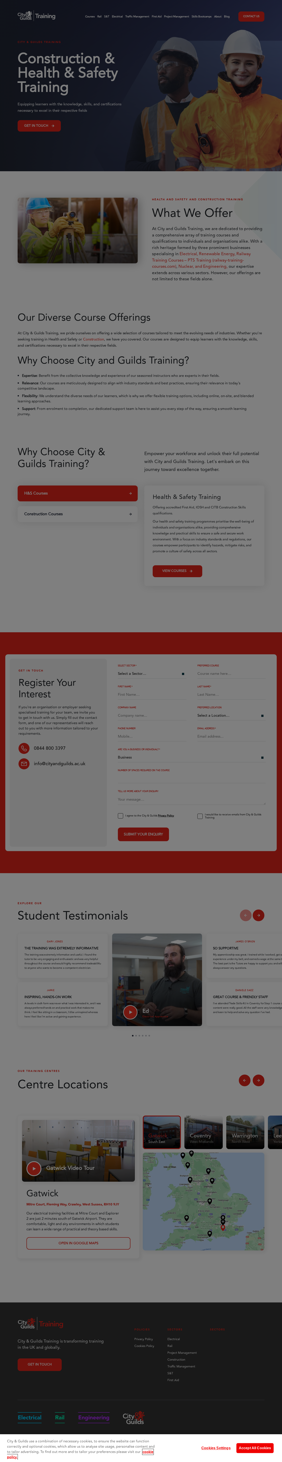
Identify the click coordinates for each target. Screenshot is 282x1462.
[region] (141, 1448)
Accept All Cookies (255, 1448)
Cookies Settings (216, 1448)
